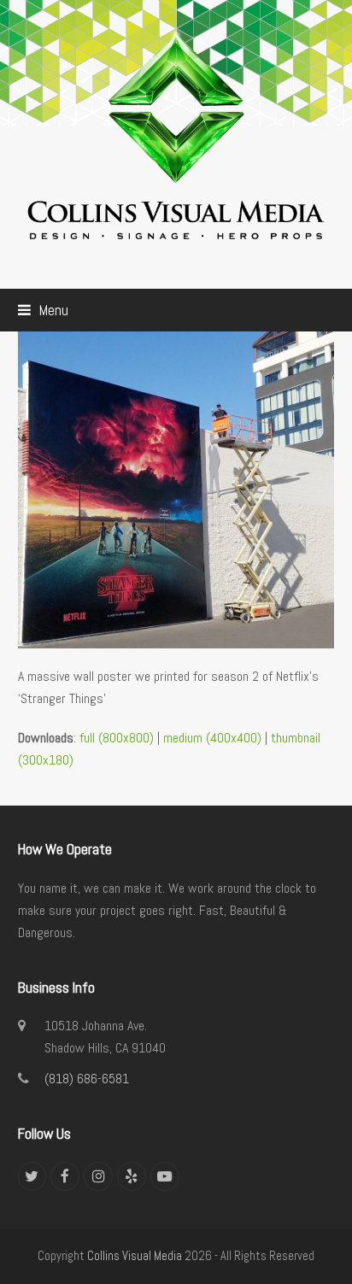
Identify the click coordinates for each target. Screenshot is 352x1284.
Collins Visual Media (134, 1255)
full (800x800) (116, 738)
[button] (43, 310)
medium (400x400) (212, 738)
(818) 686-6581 (86, 1079)
